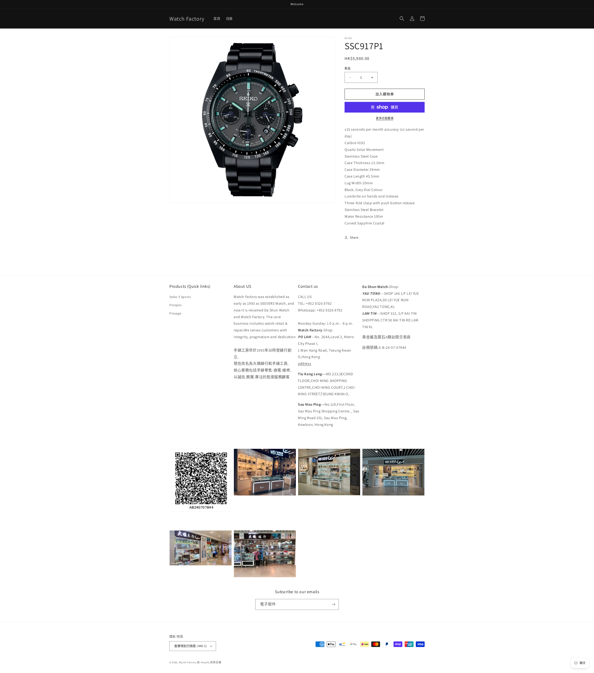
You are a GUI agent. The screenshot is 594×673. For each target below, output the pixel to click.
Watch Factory (188, 662)
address (304, 363)
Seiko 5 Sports (180, 297)
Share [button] (354, 237)
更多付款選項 (384, 118)
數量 (348, 68)
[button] (402, 18)
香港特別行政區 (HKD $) (190, 646)
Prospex (175, 305)
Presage (175, 313)
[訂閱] (333, 604)
